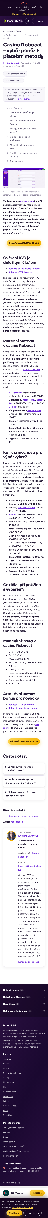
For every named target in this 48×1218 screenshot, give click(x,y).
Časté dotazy (16, 161)
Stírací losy (8, 1115)
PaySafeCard (34, 410)
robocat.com (17, 821)
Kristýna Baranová (11, 63)
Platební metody (10, 1106)
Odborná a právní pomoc (24, 1011)
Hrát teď (37, 1193)
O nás (5, 1137)
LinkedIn (35, 853)
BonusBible (8, 31)
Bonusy (6, 1063)
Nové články (24, 1004)
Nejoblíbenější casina (24, 997)
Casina (6, 1068)
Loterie (6, 1101)
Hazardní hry (8, 1082)
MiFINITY (13, 406)
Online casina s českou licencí (16, 1151)
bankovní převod (26, 507)
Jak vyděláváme (22, 99)
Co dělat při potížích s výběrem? (20, 138)
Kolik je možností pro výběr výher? (23, 130)
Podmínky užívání (10, 1156)
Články (19, 31)
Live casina (8, 1096)
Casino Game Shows (12, 1073)
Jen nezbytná (32, 1213)
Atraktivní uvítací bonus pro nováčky (23, 155)
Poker (5, 1110)
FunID (32, 399)
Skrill (11, 403)
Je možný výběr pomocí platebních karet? (19, 768)
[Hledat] (28, 21)
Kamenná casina (10, 1091)
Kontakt (6, 1132)
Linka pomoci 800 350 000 (24, 14)
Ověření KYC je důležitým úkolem (22, 114)
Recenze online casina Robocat (24, 268)
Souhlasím (14, 1213)
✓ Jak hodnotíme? (13, 80)
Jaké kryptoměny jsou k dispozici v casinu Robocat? (20, 781)
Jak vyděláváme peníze (13, 1128)
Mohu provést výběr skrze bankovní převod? (20, 794)
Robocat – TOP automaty (21, 704)
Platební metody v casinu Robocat (22, 122)
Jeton (25, 399)
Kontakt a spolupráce (28, 961)
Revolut (12, 514)
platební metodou (31, 369)
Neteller (40, 399)
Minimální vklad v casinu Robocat (22, 147)
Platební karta (16, 392)
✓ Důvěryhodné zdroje (15, 74)
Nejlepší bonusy (24, 990)
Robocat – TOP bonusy (20, 272)
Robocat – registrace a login (23, 708)
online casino (27, 201)
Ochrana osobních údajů (13, 1146)
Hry (4, 1087)
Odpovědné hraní (10, 1142)
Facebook (23, 856)
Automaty (7, 1059)
